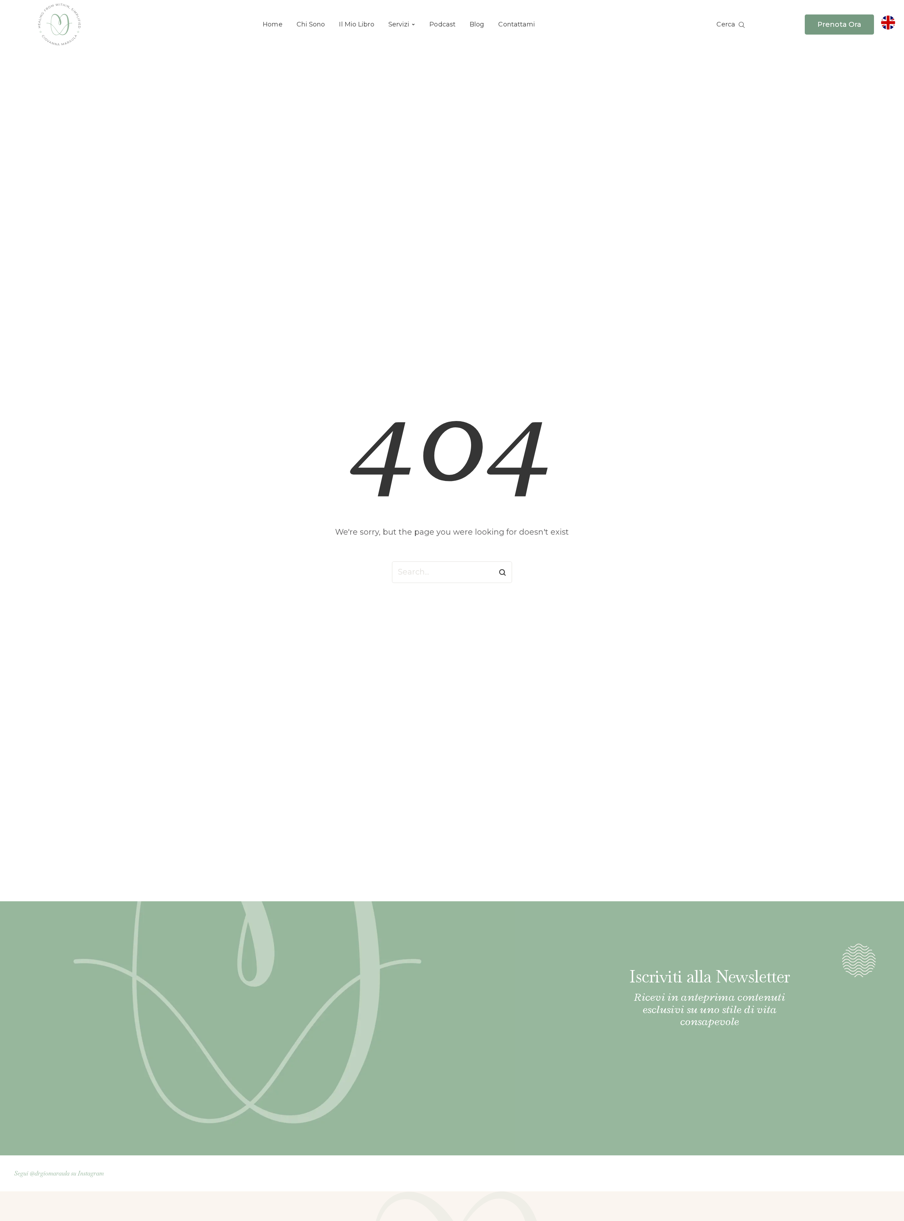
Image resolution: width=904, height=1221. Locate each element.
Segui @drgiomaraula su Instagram (59, 1173)
